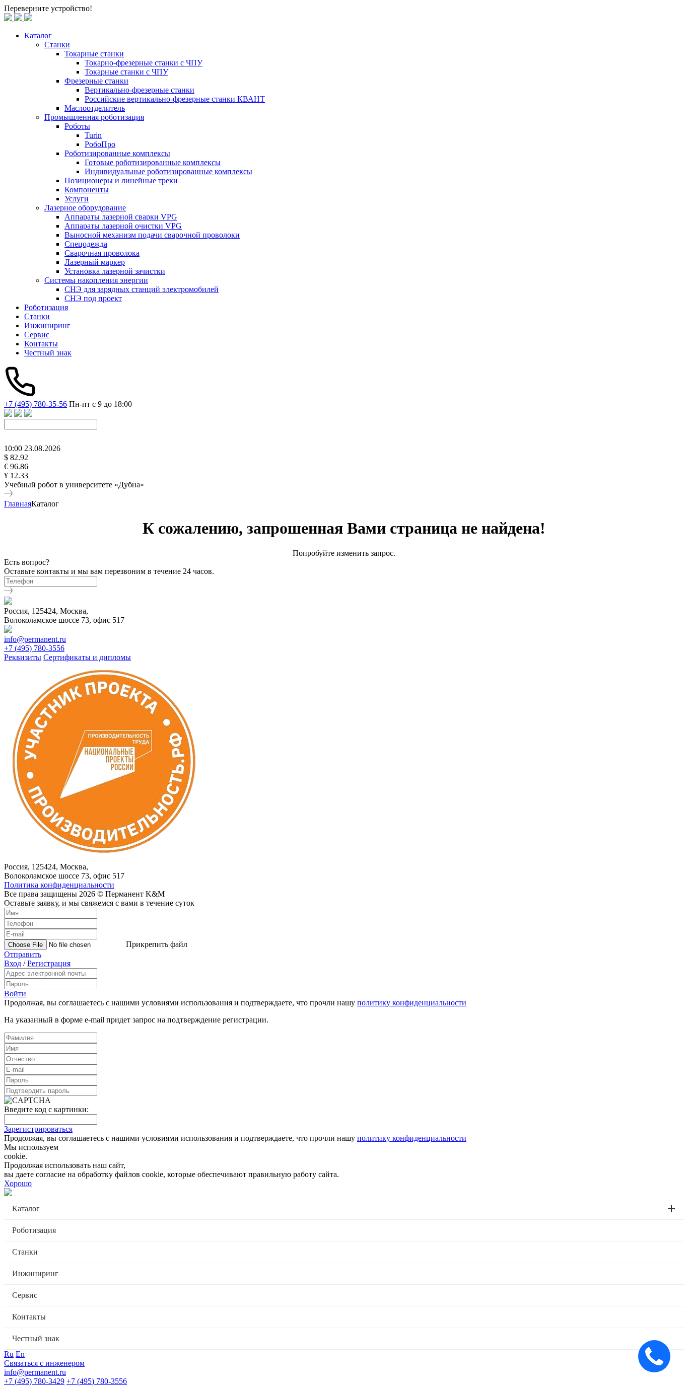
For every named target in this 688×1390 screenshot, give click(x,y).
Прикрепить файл (156, 944)
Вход (12, 963)
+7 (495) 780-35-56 (35, 404)
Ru (9, 1354)
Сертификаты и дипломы (87, 657)
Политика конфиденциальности (59, 885)
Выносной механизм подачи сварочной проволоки (152, 235)
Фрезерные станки (96, 81)
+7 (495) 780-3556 (34, 648)
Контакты (41, 343)
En (20, 1354)
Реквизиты (22, 657)
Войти (15, 993)
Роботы (77, 126)
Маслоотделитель (94, 108)
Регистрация (49, 963)
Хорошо (18, 1183)
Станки (57, 44)
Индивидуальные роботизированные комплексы (168, 171)
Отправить (22, 954)
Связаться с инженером (44, 1363)
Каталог (38, 35)
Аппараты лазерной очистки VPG (123, 226)
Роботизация (46, 307)
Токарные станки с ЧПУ (126, 71)
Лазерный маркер (94, 262)
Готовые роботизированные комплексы (153, 162)
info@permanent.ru (35, 639)
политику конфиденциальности (411, 1002)
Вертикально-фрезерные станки (139, 90)
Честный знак (48, 352)
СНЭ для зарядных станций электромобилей (141, 289)
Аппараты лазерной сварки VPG (120, 216)
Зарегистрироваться (38, 1129)
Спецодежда (85, 244)
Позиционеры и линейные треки (121, 180)
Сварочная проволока (102, 253)
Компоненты (86, 189)
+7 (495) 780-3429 (34, 1381)
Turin (93, 135)
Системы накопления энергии (96, 280)
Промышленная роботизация (94, 117)
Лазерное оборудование (85, 207)
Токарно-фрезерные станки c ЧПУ (143, 62)
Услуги (76, 198)
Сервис (36, 334)
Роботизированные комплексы (117, 153)
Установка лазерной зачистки (114, 271)
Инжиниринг (47, 325)
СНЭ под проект (93, 298)
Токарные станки (94, 53)
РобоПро (100, 144)
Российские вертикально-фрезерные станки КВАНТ (175, 99)
